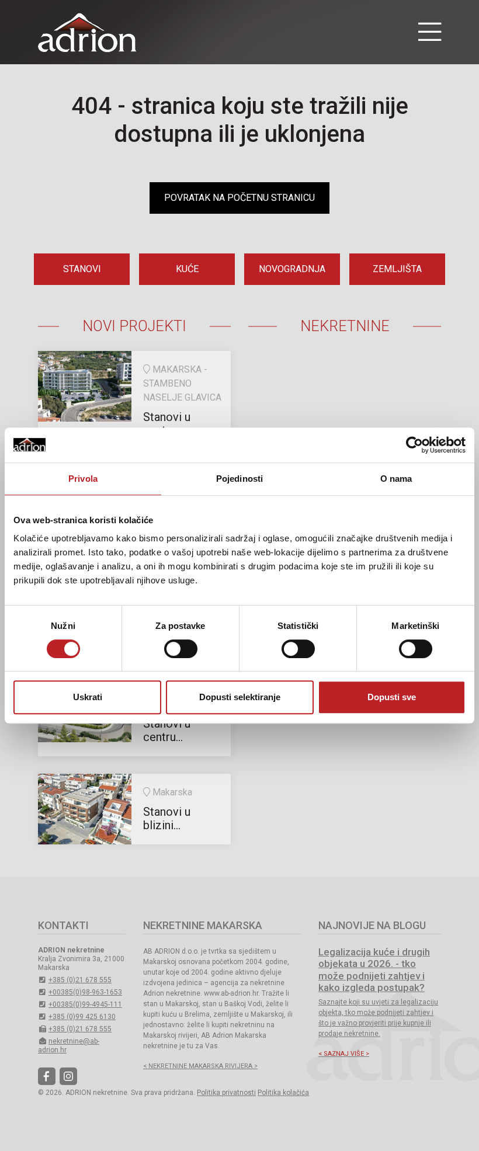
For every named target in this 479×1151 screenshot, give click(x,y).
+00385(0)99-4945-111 (85, 1004)
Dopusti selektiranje (239, 697)
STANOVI (82, 268)
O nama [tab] (396, 479)
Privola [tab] (83, 479)
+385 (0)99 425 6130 (82, 1017)
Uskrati (87, 697)
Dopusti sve (391, 697)
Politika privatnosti (226, 1093)
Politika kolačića (283, 1093)
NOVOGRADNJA (292, 268)
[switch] (180, 648)
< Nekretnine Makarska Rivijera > (200, 1066)
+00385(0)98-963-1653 (85, 992)
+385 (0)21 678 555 (80, 980)
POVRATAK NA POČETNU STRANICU (239, 197)
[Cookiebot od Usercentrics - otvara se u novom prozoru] (414, 445)
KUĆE (187, 268)
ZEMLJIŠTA (397, 268)
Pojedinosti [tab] (239, 479)
